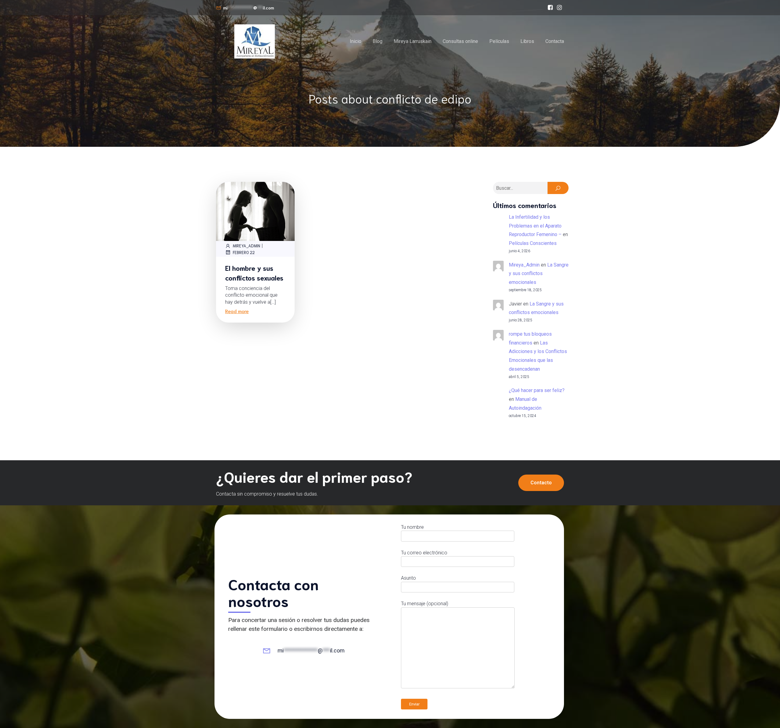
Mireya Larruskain (412, 41)
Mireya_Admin (246, 245)
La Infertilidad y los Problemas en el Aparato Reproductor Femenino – (535, 226)
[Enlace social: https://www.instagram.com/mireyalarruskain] (559, 7)
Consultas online (460, 41)
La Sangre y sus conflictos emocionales (539, 273)
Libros (527, 41)
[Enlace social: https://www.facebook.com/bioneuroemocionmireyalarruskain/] (550, 7)
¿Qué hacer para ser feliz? (537, 390)
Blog (377, 41)
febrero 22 (244, 252)
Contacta (554, 41)
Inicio (355, 41)
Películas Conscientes (533, 243)
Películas (499, 41)
